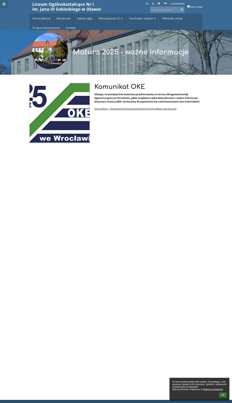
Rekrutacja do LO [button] (109, 18)
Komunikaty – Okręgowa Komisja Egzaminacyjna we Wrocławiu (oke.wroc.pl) (135, 108)
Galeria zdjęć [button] (85, 18)
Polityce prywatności (213, 389)
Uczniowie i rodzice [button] (141, 18)
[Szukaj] (182, 9)
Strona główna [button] (41, 18)
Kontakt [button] (71, 27)
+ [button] (148, 3)
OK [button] (222, 395)
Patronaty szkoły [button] (172, 18)
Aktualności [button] (63, 18)
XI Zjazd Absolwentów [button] (46, 27)
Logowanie (178, 3)
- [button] (154, 3)
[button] (158, 3)
